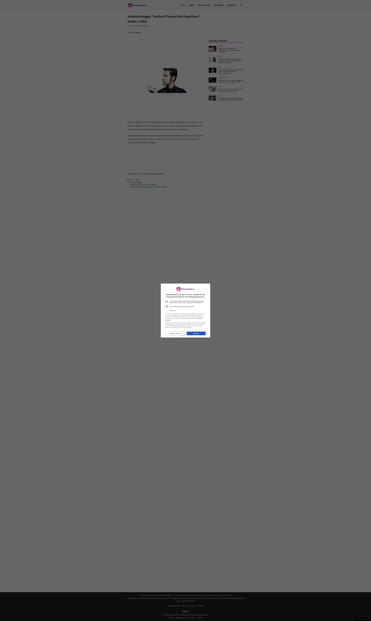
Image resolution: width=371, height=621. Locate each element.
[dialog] (185, 311)
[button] (185, 310)
